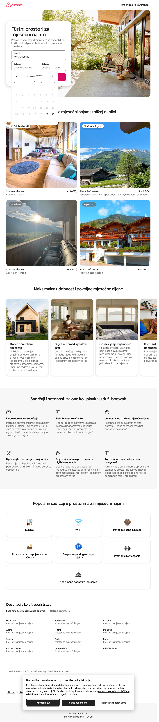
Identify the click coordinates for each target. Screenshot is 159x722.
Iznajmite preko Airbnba (135, 5)
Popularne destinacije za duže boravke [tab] (25, 611)
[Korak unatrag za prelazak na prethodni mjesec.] (17, 76)
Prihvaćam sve (43, 702)
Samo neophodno (78, 702)
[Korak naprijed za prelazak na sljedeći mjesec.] (52, 76)
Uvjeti (90, 716)
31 (16, 120)
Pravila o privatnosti (74, 716)
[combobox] (39, 56)
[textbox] (25, 67)
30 (53, 114)
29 (46, 114)
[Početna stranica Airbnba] (14, 5)
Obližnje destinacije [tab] (60, 611)
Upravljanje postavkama (113, 702)
